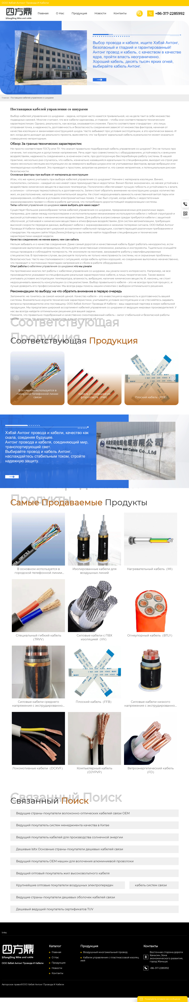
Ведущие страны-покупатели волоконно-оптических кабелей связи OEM (73, 813)
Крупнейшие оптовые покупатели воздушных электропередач (64, 885)
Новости (57, 968)
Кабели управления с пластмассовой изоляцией (109, 959)
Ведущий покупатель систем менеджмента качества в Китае (62, 825)
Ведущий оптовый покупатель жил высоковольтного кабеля (63, 873)
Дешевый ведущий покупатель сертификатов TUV (54, 909)
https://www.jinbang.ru (63, 232)
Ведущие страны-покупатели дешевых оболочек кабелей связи (65, 897)
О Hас (55, 957)
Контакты (57, 973)
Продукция (59, 962)
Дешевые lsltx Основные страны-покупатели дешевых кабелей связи (69, 849)
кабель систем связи (151, 885)
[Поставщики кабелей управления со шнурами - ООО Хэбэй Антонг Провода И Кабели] (19, 13)
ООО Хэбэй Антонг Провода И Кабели (25, 2)
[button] (173, 378)
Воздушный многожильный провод (105, 952)
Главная (5, 98)
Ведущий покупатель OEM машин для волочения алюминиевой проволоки (75, 861)
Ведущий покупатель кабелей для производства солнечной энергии (69, 837)
